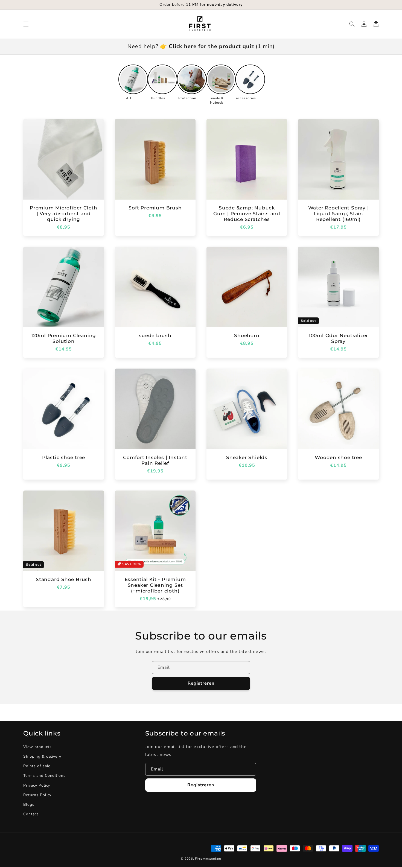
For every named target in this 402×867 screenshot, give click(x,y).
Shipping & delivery (42, 756)
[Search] (352, 24)
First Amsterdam (208, 859)
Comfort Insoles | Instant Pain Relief (155, 460)
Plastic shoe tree (63, 457)
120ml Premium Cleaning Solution (63, 338)
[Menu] (26, 24)
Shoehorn (246, 335)
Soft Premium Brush (155, 208)
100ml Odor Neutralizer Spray (338, 338)
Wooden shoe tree (338, 457)
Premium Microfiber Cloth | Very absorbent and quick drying (63, 213)
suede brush (155, 335)
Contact (30, 814)
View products (37, 746)
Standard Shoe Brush (63, 579)
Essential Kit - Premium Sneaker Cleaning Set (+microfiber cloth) (155, 585)
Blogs (28, 804)
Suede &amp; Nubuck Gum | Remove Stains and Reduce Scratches (246, 213)
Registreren (201, 683)
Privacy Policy (36, 785)
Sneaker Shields (246, 457)
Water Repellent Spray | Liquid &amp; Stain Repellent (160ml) (338, 213)
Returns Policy (37, 795)
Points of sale (36, 766)
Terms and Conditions (44, 775)
